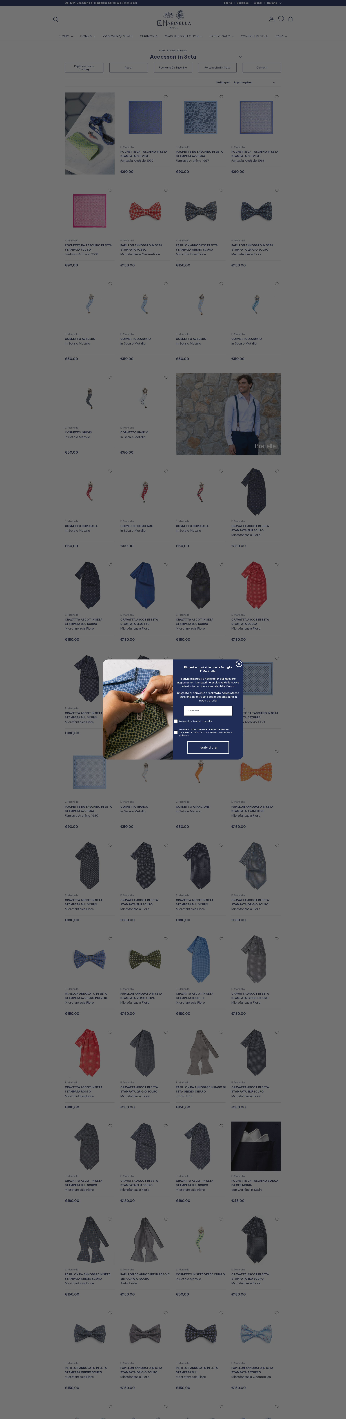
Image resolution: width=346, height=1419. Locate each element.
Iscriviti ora (208, 747)
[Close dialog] (239, 664)
